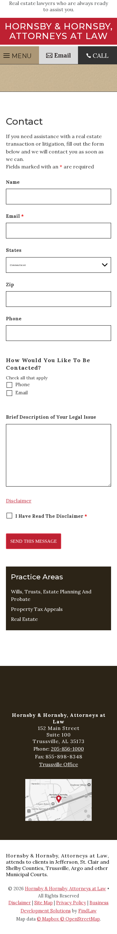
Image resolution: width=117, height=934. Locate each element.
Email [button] (62, 55)
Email (15, 216)
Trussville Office (58, 764)
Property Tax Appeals (37, 609)
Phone (14, 319)
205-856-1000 (67, 749)
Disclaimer (19, 500)
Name (13, 182)
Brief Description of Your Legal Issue (51, 417)
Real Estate (24, 619)
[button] (111, 888)
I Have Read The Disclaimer (51, 516)
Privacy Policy (71, 903)
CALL (101, 55)
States (14, 250)
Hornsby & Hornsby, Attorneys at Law (65, 889)
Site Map (43, 903)
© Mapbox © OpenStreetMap (68, 919)
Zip (10, 284)
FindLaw (87, 911)
